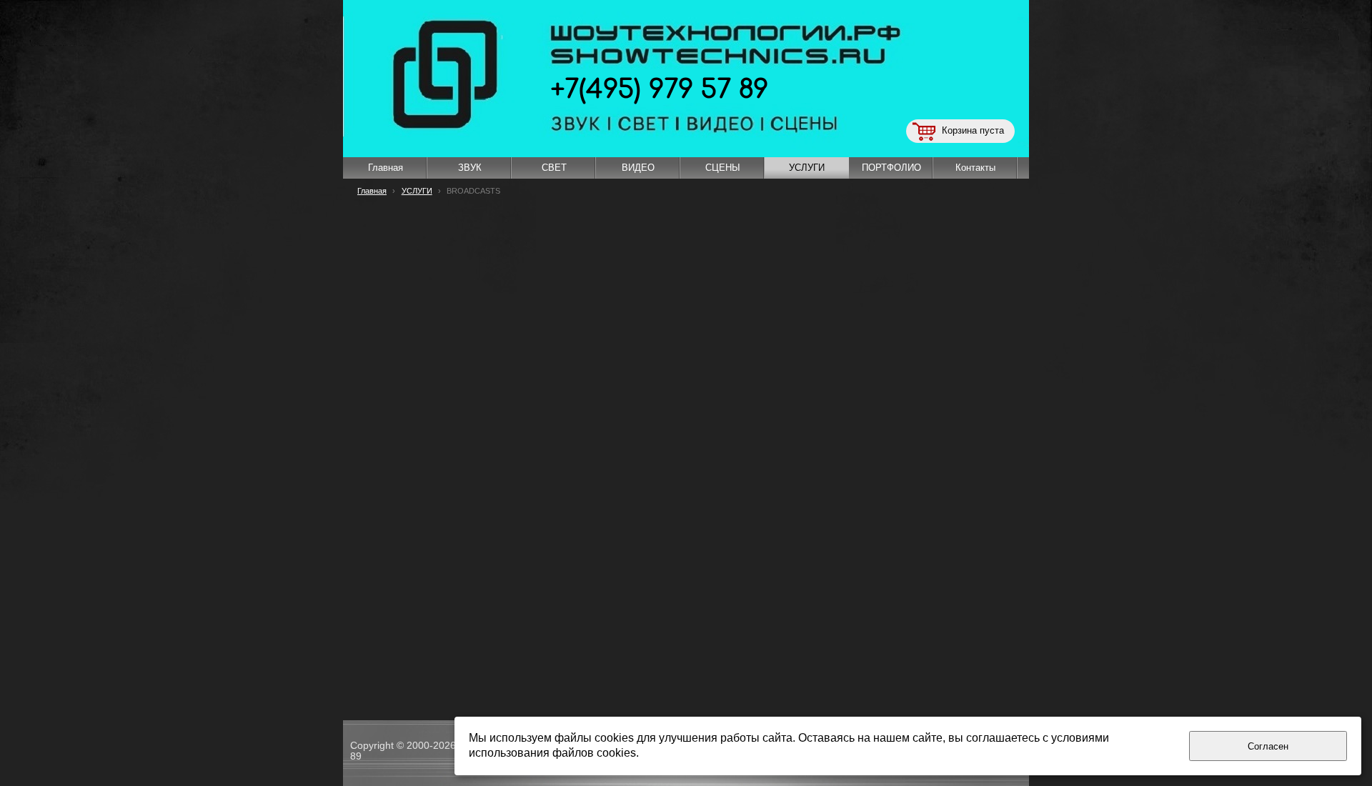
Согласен (1268, 746)
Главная (372, 190)
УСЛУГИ (417, 190)
